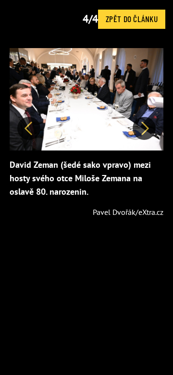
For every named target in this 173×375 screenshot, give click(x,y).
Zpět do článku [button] (132, 18)
